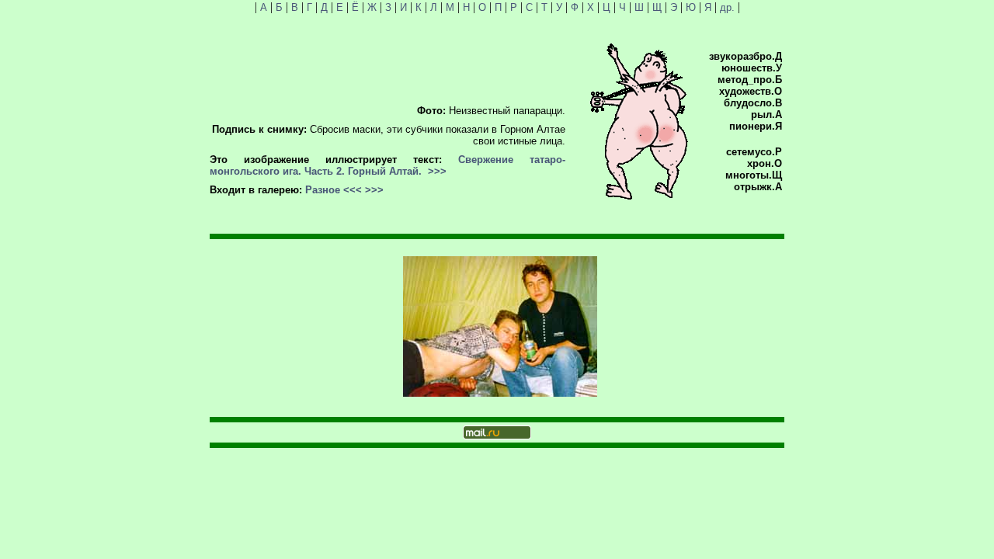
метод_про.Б (750, 79)
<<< (352, 190)
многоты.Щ (753, 175)
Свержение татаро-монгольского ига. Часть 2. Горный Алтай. (387, 165)
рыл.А (766, 114)
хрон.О (764, 163)
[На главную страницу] (639, 196)
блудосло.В (753, 103)
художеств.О (750, 91)
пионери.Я (755, 126)
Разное (322, 190)
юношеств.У (751, 68)
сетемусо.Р (754, 152)
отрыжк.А (758, 187)
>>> (437, 171)
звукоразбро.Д (745, 56)
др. (727, 7)
